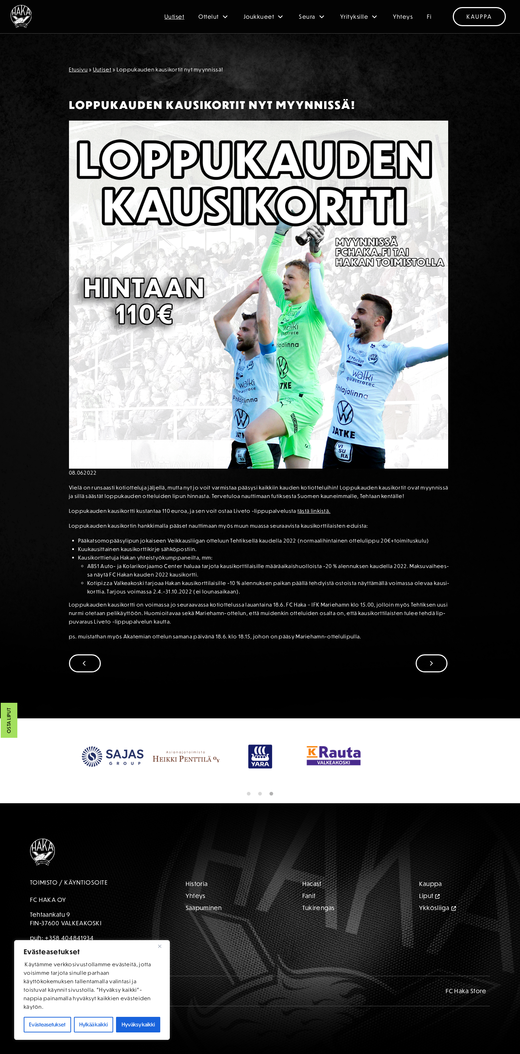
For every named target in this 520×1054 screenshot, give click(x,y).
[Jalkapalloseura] (21, 16)
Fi (429, 16)
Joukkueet (259, 16)
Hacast (312, 883)
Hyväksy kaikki (138, 1024)
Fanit (309, 895)
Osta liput (9, 721)
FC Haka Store (466, 991)
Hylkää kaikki (93, 1024)
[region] (92, 990)
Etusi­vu (78, 69)
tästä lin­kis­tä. (314, 511)
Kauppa (479, 16)
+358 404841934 (69, 938)
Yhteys (403, 16)
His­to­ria (197, 883)
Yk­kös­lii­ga (434, 907)
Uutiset (174, 16)
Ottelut (208, 16)
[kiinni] (162, 946)
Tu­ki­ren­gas (318, 907)
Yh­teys (196, 895)
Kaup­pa (430, 883)
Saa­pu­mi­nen (204, 907)
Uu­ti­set (102, 69)
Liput (426, 895)
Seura (307, 16)
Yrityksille (354, 16)
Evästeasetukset (47, 1024)
